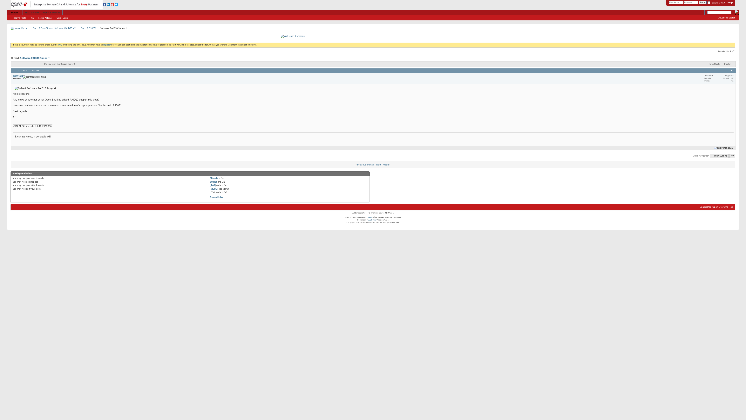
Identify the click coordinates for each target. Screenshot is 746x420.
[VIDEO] (214, 189)
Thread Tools (714, 64)
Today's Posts (19, 18)
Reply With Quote (725, 148)
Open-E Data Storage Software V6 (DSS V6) (54, 28)
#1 (732, 70)
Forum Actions (45, 18)
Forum (14, 12)
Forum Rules (216, 197)
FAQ (32, 18)
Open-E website (51, 12)
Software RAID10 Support (35, 58)
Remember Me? (717, 3)
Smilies (213, 182)
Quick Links (62, 18)
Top (732, 156)
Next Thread (382, 165)
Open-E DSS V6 (88, 28)
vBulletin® (372, 220)
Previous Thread (365, 165)
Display (727, 64)
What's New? (32, 12)
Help (730, 2)
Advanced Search (726, 18)
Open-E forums (720, 207)
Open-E (370, 217)
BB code (214, 178)
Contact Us (705, 207)
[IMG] (213, 185)
